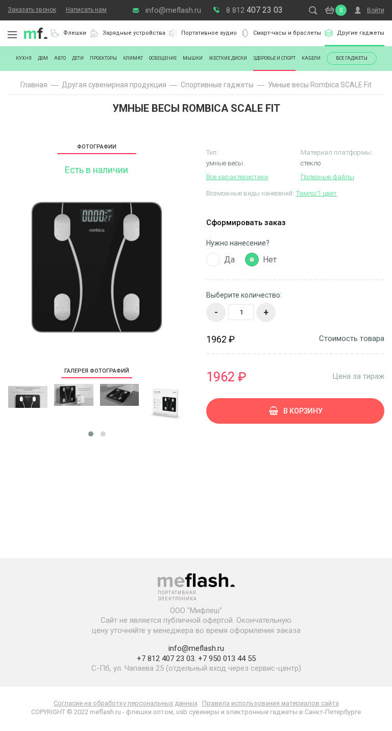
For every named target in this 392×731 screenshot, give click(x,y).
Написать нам (86, 10)
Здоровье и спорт (274, 58)
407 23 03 (254, 10)
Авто (60, 58)
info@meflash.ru (173, 10)
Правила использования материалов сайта (270, 703)
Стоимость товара (351, 339)
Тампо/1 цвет (316, 193)
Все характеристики (237, 177)
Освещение (163, 58)
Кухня (24, 58)
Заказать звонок (32, 10)
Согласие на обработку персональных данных (126, 703)
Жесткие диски (228, 58)
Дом (43, 58)
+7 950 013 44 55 (227, 658)
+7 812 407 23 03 (165, 658)
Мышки (193, 58)
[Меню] (12, 34)
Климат (133, 58)
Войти (375, 10)
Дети (78, 58)
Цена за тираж (358, 376)
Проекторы (103, 58)
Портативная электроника (35, 33)
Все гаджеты (352, 58)
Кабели (311, 58)
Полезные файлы (327, 177)
